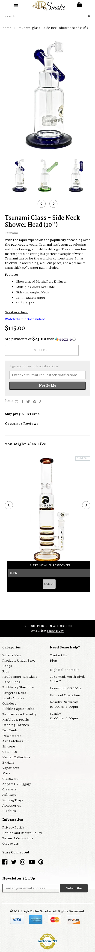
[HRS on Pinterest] (40, 863)
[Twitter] (28, 401)
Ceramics (9, 751)
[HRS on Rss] (32, 863)
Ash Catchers (12, 741)
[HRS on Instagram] (22, 863)
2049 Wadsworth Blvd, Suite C (67, 679)
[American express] (36, 919)
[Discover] (73, 919)
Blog (53, 660)
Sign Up (49, 584)
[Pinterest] (34, 401)
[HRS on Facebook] (4, 863)
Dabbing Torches (15, 725)
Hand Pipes (11, 682)
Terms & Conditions (17, 838)
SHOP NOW (55, 631)
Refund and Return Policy (22, 833)
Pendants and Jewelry (19, 714)
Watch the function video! (25, 319)
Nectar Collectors (16, 757)
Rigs (5, 671)
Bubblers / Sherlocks (18, 687)
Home (7, 27)
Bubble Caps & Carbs (18, 708)
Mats (6, 773)
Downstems (11, 735)
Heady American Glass (19, 676)
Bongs (7, 666)
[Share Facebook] (22, 401)
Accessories (11, 805)
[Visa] (17, 919)
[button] (47, 339)
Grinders (9, 703)
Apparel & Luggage (17, 784)
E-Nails (8, 762)
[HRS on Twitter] (14, 863)
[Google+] (40, 401)
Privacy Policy (13, 827)
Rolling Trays (12, 800)
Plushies (9, 810)
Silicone (8, 746)
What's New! (12, 655)
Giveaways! (11, 843)
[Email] (16, 401)
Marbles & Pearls (15, 719)
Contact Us (58, 655)
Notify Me (47, 386)
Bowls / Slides (13, 698)
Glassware (10, 778)
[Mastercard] (55, 919)
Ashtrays (9, 794)
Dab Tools (10, 730)
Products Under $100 (18, 660)
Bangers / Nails (14, 693)
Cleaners (9, 789)
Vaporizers (10, 768)
